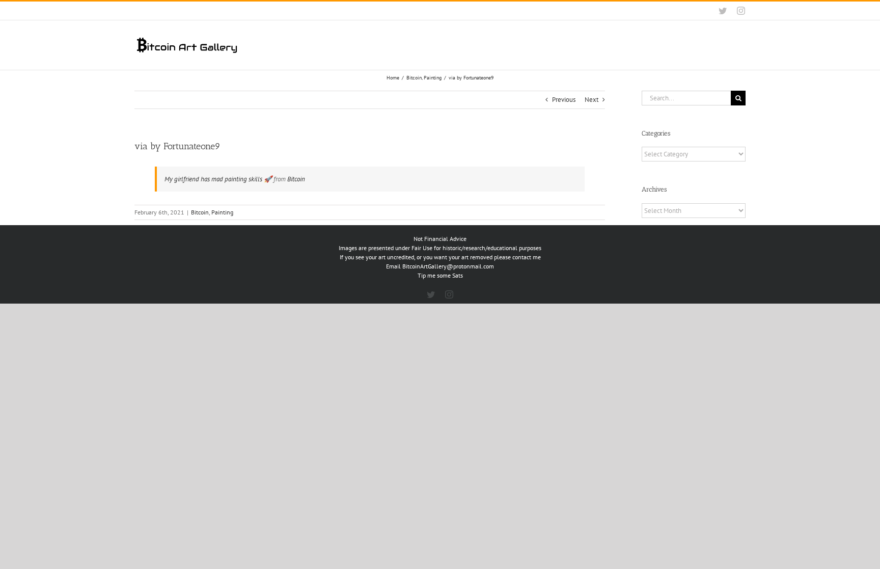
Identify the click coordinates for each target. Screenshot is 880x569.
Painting (222, 212)
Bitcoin (296, 179)
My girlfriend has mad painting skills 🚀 (218, 179)
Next (591, 99)
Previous (563, 99)
